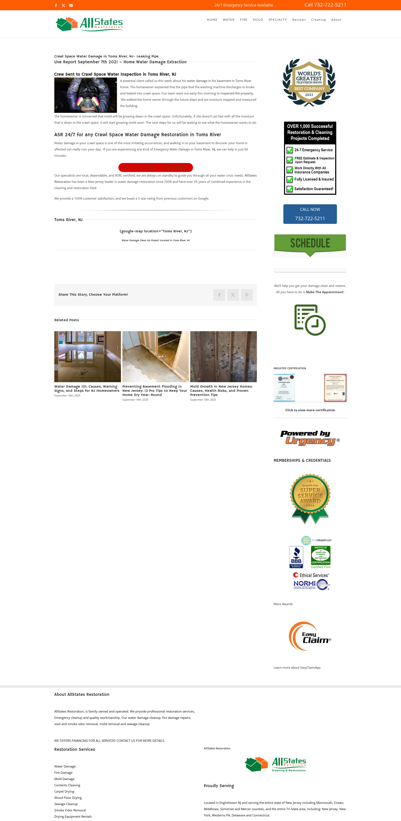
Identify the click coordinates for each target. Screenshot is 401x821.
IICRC (118, 175)
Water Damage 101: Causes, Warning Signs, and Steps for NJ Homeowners (86, 388)
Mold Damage (64, 779)
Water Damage (65, 766)
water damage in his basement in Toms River (219, 81)
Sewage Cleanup (66, 804)
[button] (57, 366)
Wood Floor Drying (68, 798)
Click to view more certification (310, 410)
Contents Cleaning (67, 785)
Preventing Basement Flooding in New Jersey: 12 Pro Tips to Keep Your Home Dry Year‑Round (154, 390)
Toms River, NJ (204, 149)
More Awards (283, 604)
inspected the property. (237, 93)
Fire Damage (63, 772)
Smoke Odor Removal (70, 810)
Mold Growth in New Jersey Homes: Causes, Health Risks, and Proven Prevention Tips (221, 390)
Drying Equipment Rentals (73, 816)
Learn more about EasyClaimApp (297, 667)
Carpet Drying (64, 791)
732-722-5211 (310, 214)
